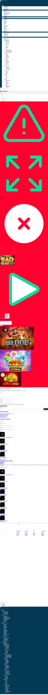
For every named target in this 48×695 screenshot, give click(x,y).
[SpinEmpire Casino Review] (2, 480)
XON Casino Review (3, 514)
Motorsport (5, 22)
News (4, 36)
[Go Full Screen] (24, 197)
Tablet (6, 72)
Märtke (3, 18)
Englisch (7, 659)
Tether (7, 48)
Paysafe (17, 535)
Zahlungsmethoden (6, 40)
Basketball (5, 626)
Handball (5, 28)
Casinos (3, 5)
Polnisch (7, 58)
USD (6, 76)
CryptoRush (4, 423)
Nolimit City (7, 687)
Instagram (42, 534)
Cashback (5, 15)
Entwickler (5, 17)
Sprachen (5, 53)
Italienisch (7, 57)
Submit (1, 325)
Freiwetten (5, 38)
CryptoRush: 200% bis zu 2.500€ (7, 425)
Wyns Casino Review (3, 416)
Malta (6, 63)
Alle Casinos (6, 6)
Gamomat (7, 87)
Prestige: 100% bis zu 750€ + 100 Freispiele (6, 460)
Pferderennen (6, 25)
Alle (33, 532)
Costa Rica (7, 64)
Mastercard (18, 532)
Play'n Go (26, 534)
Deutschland (7, 61)
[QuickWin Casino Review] (2, 500)
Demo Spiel (2, 371)
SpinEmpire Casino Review (4, 414)
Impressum (3, 604)
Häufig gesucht (4, 37)
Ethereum (7, 47)
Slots (2, 16)
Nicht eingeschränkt (9, 49)
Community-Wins (6, 39)
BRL (6, 78)
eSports (5, 20)
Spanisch (7, 55)
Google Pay (7, 42)
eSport (34, 534)
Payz (6, 45)
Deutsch (7, 54)
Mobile (7, 676)
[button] (7, 260)
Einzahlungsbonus (6, 13)
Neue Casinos (6, 8)
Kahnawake (7, 62)
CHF (6, 681)
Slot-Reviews (6, 33)
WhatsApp (42, 535)
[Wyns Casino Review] (2, 456)
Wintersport (5, 31)
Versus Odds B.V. (8, 69)
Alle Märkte (5, 19)
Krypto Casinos (6, 9)
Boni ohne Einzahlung (7, 12)
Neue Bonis (5, 11)
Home (3, 609)
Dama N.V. (7, 66)
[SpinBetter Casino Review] (2, 449)
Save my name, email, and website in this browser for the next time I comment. (12, 404)
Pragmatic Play (8, 80)
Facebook (42, 532)
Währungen (5, 74)
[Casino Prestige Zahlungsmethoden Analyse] (2, 436)
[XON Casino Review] (2, 513)
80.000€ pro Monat (8, 51)
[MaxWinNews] (4, 2)
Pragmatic (26, 535)
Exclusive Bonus (6, 14)
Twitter (42, 533)
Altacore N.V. (8, 670)
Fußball (34, 533)
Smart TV (7, 73)
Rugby (5, 30)
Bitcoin (7, 46)
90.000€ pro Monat (8, 50)
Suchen (1, 407)
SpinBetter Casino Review (4, 415)
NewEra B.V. (8, 67)
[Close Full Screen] (24, 247)
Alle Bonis (5, 10)
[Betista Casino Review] (2, 506)
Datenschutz (4, 605)
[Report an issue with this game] (24, 149)
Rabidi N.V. (7, 68)
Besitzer (5, 65)
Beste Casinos (6, 7)
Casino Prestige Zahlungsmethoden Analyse (6, 413)
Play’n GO (7, 81)
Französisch (7, 56)
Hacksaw (7, 83)
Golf (4, 24)
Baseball (5, 27)
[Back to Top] (0, 694)
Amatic (7, 84)
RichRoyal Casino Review (4, 520)
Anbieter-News (6, 35)
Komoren (7, 60)
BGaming (7, 85)
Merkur (26, 532)
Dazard (4, 421)
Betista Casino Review (3, 507)
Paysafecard (7, 44)
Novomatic (26, 533)
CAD (6, 77)
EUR (6, 75)
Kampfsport (5, 26)
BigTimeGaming (8, 86)
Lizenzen (5, 59)
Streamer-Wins (6, 34)
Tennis (5, 23)
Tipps (34, 535)
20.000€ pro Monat (8, 52)
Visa (17, 533)
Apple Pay (7, 41)
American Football (6, 29)
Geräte (5, 70)
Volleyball (5, 631)
